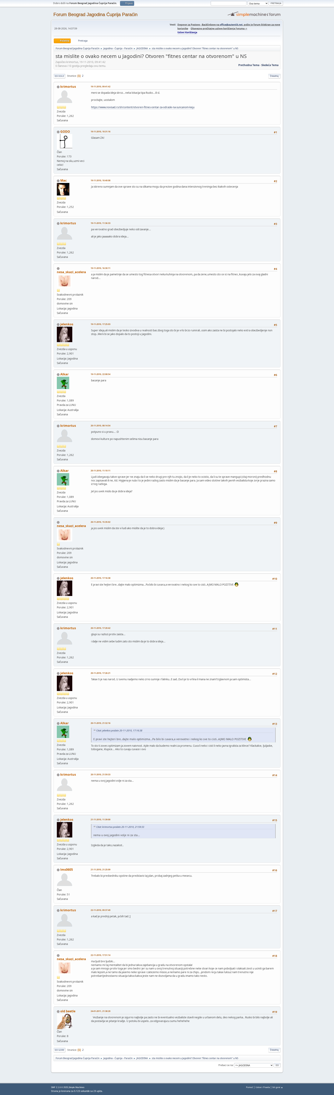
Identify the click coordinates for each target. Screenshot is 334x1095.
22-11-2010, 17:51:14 (100, 955)
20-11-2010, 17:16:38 (100, 577)
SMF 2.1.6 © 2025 (59, 1087)
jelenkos (66, 324)
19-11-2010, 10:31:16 (100, 131)
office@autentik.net (231, 24)
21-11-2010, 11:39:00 (100, 819)
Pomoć (249, 1087)
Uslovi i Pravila (263, 1087)
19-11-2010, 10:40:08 (100, 180)
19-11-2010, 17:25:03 (100, 324)
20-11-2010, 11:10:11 (100, 470)
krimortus (68, 86)
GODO (65, 131)
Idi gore (59, 1049)
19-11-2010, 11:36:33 (100, 223)
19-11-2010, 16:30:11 (100, 268)
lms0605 (66, 869)
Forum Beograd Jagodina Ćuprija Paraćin (95, 14)
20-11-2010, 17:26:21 (100, 673)
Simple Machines (76, 1087)
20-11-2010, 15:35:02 (100, 521)
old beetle (67, 1011)
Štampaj (274, 76)
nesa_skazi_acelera (71, 272)
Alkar (64, 374)
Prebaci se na (225, 1065)
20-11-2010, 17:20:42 (100, 628)
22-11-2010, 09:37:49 (100, 910)
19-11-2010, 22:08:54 (100, 374)
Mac (63, 180)
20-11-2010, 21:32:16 (100, 723)
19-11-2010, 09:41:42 (100, 86)
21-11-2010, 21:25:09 (100, 869)
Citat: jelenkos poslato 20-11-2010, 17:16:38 (119, 730)
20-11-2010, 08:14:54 (100, 425)
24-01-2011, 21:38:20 (100, 1011)
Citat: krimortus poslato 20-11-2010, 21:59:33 (120, 827)
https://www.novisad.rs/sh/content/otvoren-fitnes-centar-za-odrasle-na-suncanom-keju (142, 107)
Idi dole (59, 76)
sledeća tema (270, 65)
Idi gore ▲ (277, 1087)
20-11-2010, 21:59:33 (100, 774)
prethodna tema (248, 65)
